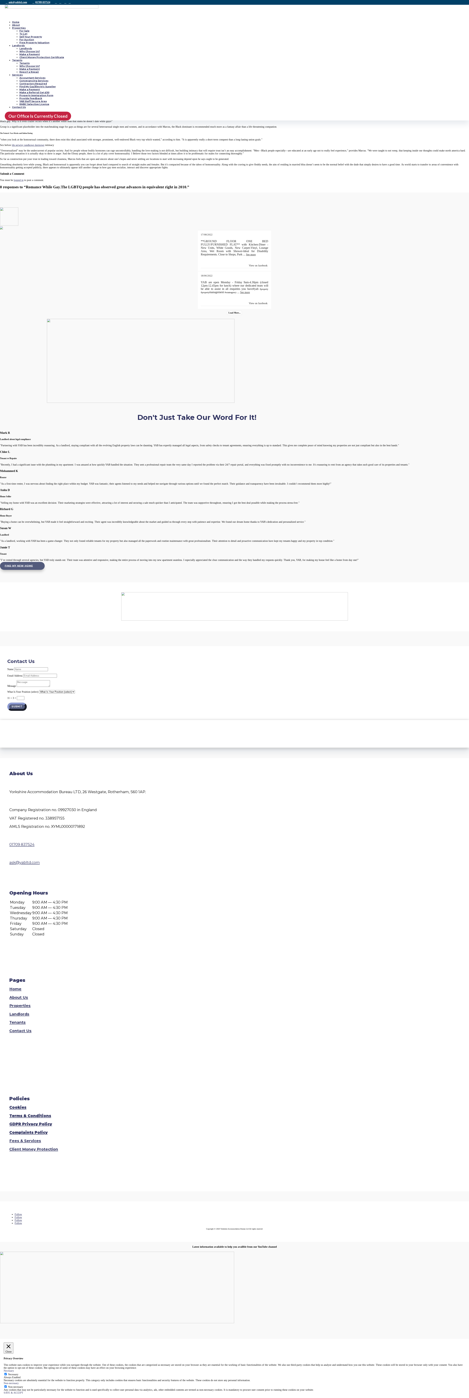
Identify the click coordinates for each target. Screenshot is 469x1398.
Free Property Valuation (34, 42)
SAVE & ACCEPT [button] (13, 1392)
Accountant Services (32, 77)
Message (11, 686)
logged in (18, 180)
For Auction (26, 39)
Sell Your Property (30, 36)
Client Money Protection (33, 1149)
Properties (19, 28)
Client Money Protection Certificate (41, 57)
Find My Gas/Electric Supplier (37, 86)
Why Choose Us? (29, 51)
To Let (23, 33)
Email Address (14, 675)
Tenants (17, 60)
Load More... (234, 313)
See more (251, 254)
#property (264, 289)
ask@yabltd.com (18, 2)
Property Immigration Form (36, 95)
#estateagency (231, 292)
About (16, 25)
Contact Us (19, 107)
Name (10, 669)
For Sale (24, 31)
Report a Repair (29, 72)
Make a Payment (29, 54)
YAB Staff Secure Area (33, 101)
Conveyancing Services (33, 80)
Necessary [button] (9, 1370)
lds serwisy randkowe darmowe (28, 145)
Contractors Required (33, 83)
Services (17, 75)
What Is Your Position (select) (22, 691)
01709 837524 (42, 2)
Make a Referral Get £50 (34, 92)
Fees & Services (25, 1140)
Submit (17, 706)
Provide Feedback (30, 98)
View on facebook (258, 265)
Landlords (18, 45)
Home (15, 22)
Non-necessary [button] (11, 1383)
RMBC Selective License (34, 104)
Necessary (13, 1374)
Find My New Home (19, 565)
